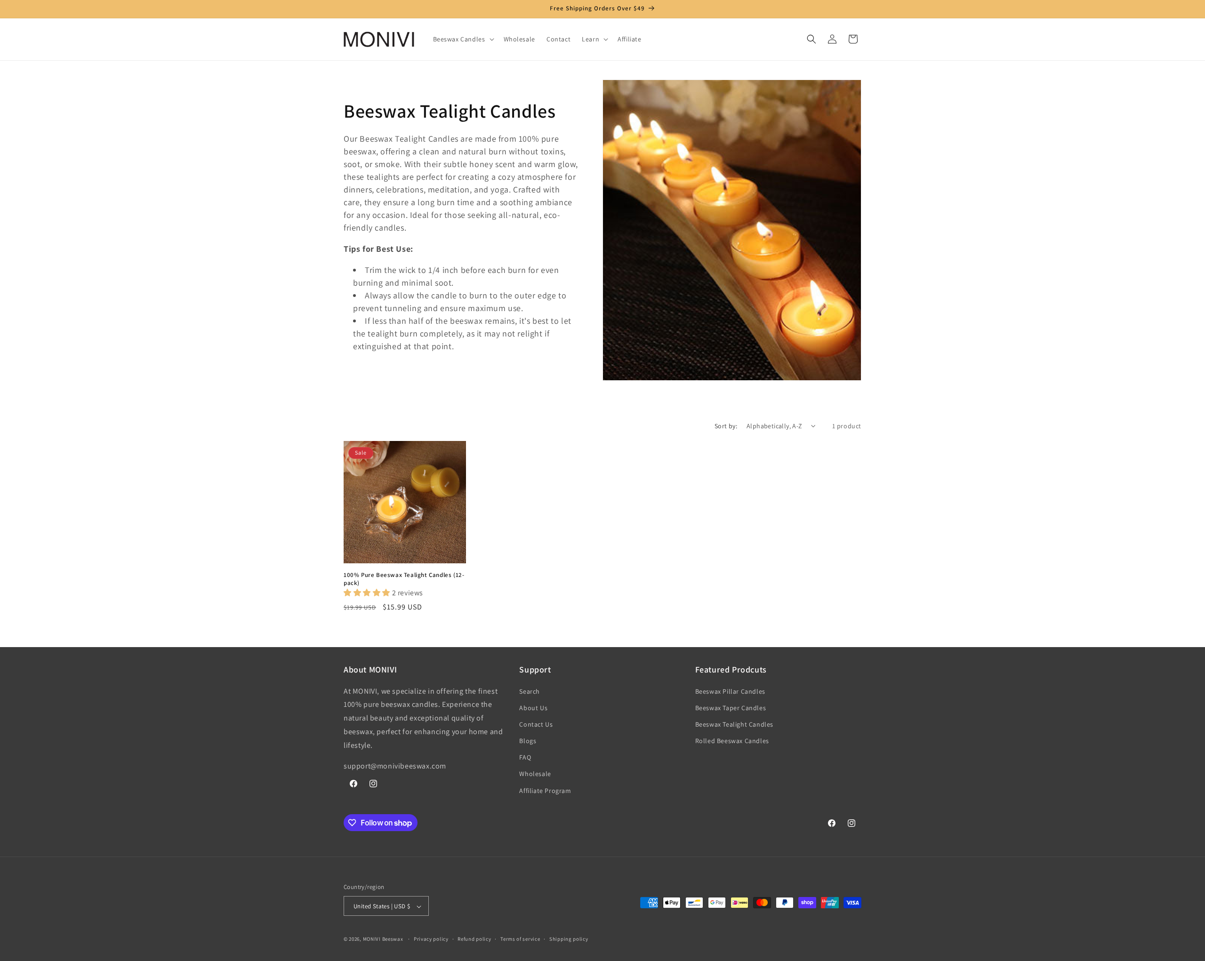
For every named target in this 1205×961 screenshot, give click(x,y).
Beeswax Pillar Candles (730, 691)
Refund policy (474, 939)
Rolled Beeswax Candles (732, 741)
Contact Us (536, 724)
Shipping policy (568, 939)
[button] (462, 39)
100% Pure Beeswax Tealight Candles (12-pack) (404, 579)
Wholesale (535, 774)
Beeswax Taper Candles (730, 708)
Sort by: (726, 426)
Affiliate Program (545, 790)
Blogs (527, 741)
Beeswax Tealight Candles (734, 724)
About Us (533, 708)
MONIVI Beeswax (383, 939)
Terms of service (520, 939)
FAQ (525, 757)
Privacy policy (431, 939)
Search (529, 691)
